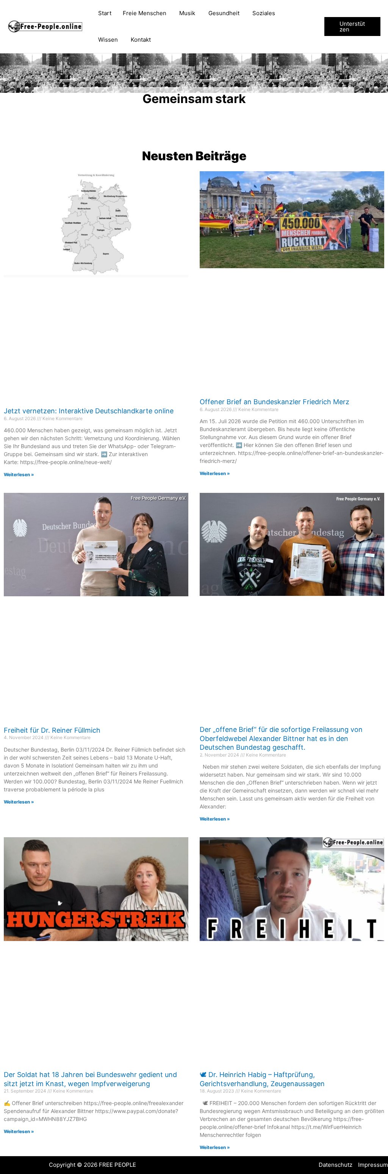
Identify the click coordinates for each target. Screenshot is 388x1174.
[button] (352, 26)
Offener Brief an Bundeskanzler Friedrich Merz (274, 402)
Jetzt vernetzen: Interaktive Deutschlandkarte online (89, 411)
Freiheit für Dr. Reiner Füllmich (52, 730)
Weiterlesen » (19, 474)
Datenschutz (335, 1164)
